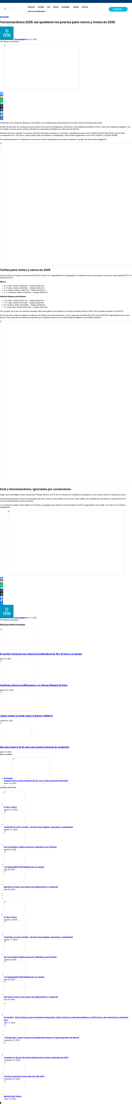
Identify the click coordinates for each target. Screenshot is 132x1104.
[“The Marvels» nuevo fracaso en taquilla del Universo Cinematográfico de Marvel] (14, 1035)
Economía (4, 17)
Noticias (85, 7)
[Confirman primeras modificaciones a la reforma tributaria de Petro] (19, 680)
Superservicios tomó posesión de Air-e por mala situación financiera (36, 780)
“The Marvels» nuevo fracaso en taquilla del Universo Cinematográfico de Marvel (41, 1037)
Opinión (76, 7)
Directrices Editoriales (36, 11)
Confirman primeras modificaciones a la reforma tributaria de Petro (34, 685)
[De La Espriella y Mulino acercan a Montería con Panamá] (14, 844)
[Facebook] (66, 93)
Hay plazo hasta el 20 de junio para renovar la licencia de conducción (34, 747)
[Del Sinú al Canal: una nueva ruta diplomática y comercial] (14, 884)
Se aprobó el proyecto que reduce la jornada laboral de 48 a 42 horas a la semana (41, 654)
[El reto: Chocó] (14, 805)
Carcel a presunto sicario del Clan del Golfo (24, 1076)
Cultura (55, 7)
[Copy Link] (66, 115)
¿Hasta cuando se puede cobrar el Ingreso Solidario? (26, 715)
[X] (66, 106)
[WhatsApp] (66, 99)
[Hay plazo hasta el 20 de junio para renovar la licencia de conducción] (16, 742)
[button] (66, 7)
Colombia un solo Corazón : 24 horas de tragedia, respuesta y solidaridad (38, 827)
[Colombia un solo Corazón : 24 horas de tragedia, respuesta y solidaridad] (14, 824)
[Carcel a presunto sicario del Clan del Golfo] (14, 1074)
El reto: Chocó (10, 807)
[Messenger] (66, 112)
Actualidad (65, 7)
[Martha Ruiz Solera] (14, 1094)
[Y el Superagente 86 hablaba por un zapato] (14, 864)
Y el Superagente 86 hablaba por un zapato (24, 867)
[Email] (66, 96)
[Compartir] (66, 118)
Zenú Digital (19, 39)
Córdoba (41, 7)
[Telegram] (66, 102)
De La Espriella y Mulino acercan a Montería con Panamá (30, 847)
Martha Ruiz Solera (12, 1096)
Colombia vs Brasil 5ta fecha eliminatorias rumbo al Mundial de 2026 (36, 1057)
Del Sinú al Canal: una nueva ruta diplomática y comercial (31, 887)
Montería (31, 7)
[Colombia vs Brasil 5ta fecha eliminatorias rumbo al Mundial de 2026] (11, 1055)
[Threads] (66, 109)
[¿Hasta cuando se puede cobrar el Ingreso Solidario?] (19, 711)
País (48, 7)
